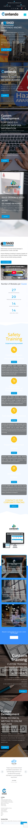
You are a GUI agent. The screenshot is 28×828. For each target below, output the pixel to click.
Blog (1, 815)
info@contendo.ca (21, 6)
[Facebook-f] (11, 8)
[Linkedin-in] (15, 8)
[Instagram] (13, 8)
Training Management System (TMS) (6, 800)
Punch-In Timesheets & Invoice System (7, 802)
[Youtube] (17, 8)
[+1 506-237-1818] (7, 4)
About (2, 812)
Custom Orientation (4, 809)
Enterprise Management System (6, 799)
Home (2, 798)
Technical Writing (3, 810)
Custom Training (3, 805)
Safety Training (3, 804)
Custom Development (4, 811)
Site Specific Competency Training (6, 808)
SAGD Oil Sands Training (4, 803)
